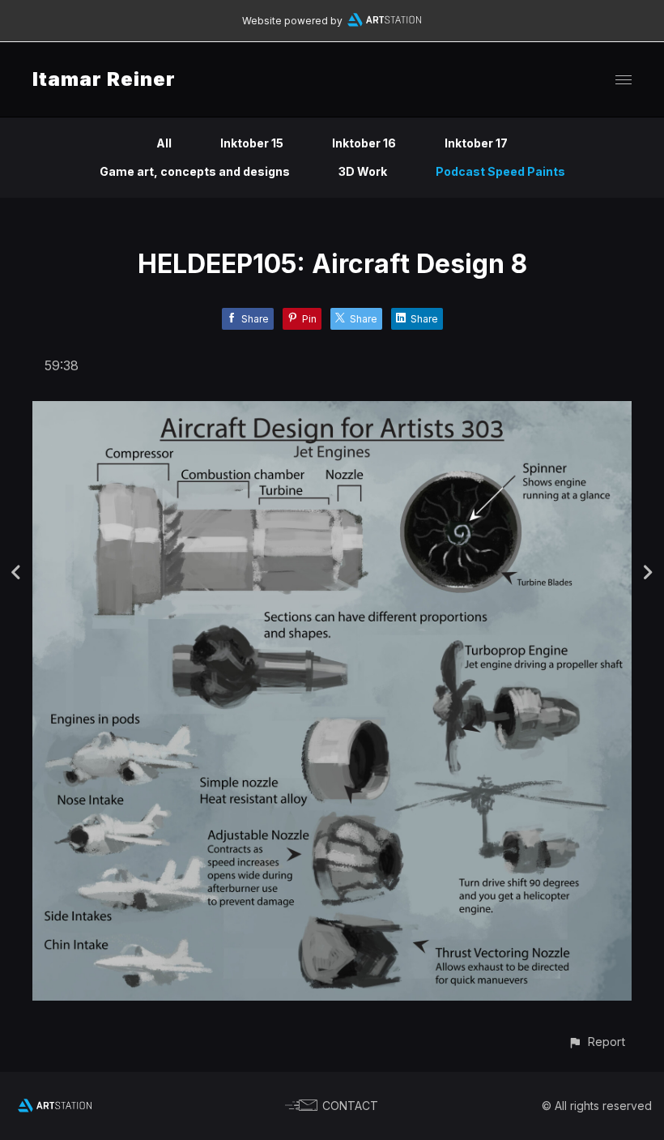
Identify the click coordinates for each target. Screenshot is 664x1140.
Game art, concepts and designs (195, 171)
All (164, 143)
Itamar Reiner (104, 79)
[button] (596, 1041)
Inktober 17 (476, 143)
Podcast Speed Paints (500, 171)
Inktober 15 (251, 143)
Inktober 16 (364, 143)
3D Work (362, 171)
